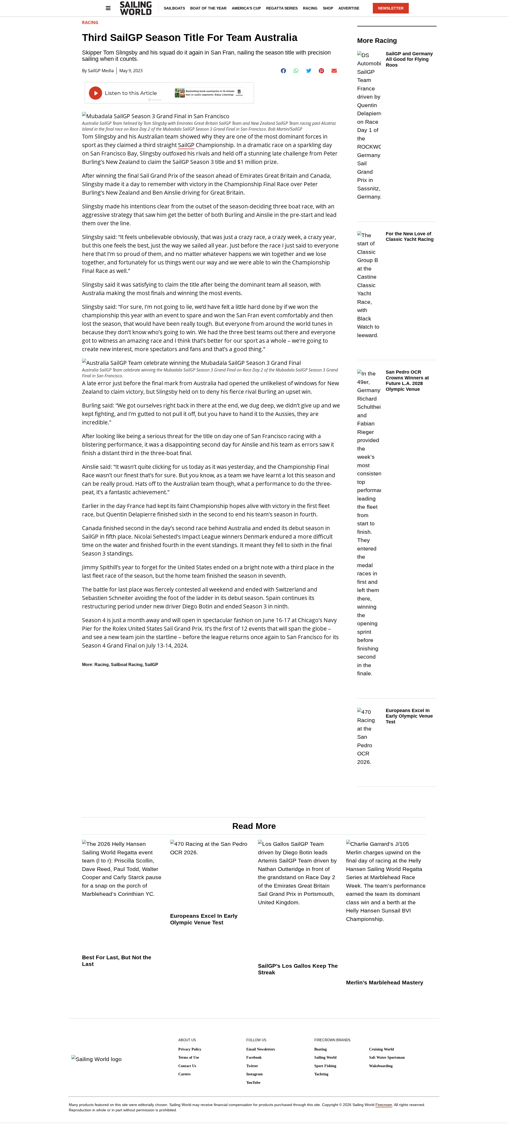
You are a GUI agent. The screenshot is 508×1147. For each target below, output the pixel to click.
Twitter (252, 1066)
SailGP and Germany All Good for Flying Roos (409, 59)
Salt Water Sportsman (387, 1057)
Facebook (254, 1057)
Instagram (254, 1074)
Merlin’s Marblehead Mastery (384, 982)
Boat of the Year (208, 8)
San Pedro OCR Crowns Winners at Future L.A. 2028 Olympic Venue (407, 380)
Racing (310, 8)
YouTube (253, 1083)
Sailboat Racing (127, 664)
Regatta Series (282, 8)
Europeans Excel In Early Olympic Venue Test (409, 716)
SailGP (186, 145)
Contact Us (187, 1066)
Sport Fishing (325, 1066)
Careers (184, 1074)
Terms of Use (188, 1057)
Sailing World (325, 1057)
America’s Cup (246, 8)
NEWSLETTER (390, 8)
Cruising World (381, 1049)
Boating (320, 1049)
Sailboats (174, 8)
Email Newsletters (260, 1049)
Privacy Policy (189, 1049)
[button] (283, 71)
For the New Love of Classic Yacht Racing (410, 236)
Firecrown (383, 1105)
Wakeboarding (381, 1066)
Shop (328, 8)
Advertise (348, 8)
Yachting (321, 1074)
